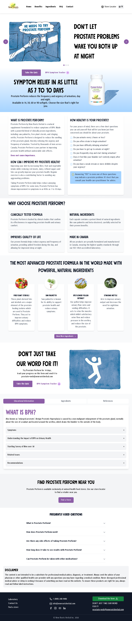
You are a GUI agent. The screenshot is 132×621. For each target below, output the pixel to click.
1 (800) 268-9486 (60, 599)
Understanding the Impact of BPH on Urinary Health (66, 438)
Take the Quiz (31, 73)
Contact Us (13, 603)
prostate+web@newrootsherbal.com (37, 377)
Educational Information (24, 401)
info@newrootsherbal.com (64, 604)
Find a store (13, 607)
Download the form (106, 599)
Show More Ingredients (64, 336)
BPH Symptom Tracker (55, 73)
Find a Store (66, 500)
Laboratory (13, 599)
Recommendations (66, 463)
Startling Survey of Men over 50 (66, 447)
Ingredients (66, 401)
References (108, 401)
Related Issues (66, 455)
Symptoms (66, 430)
